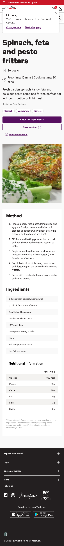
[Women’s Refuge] (5, 534)
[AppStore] (20, 514)
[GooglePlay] (43, 514)
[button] (32, 363)
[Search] (59, 17)
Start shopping (33, 27)
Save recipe (30, 127)
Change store (13, 27)
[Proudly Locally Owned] (46, 495)
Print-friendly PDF (18, 134)
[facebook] (5, 495)
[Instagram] (13, 495)
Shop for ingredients (32, 119)
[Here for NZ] (28, 495)
